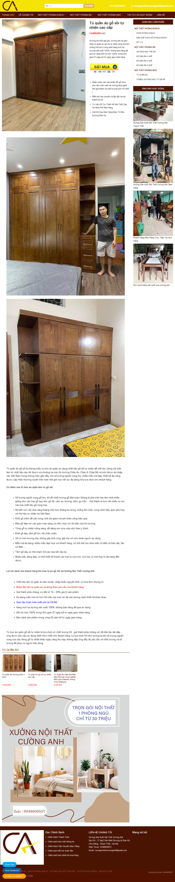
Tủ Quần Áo (142, 75)
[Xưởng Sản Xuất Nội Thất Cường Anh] (21, 6)
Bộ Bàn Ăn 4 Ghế (144, 56)
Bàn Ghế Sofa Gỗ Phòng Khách (151, 38)
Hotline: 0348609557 (14, 876)
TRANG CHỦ (8, 15)
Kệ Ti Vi (139, 42)
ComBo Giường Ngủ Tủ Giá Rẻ (150, 79)
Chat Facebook (12, 870)
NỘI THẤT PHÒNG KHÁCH (51, 15)
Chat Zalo (9, 864)
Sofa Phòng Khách (145, 33)
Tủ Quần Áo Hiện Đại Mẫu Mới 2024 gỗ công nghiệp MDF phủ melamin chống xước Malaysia (65, 678)
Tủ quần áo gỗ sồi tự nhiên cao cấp (39, 675)
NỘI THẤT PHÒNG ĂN (80, 15)
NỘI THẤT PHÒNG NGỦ (109, 15)
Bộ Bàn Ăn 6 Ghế (144, 61)
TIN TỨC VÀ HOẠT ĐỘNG (139, 15)
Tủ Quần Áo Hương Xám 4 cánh (13, 675)
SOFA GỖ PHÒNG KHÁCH (38, 871)
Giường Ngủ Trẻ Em (146, 52)
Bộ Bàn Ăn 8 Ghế (144, 65)
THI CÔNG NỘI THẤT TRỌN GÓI (62, 871)
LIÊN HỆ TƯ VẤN (105, 871)
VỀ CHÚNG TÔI (26, 15)
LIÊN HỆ (161, 15)
